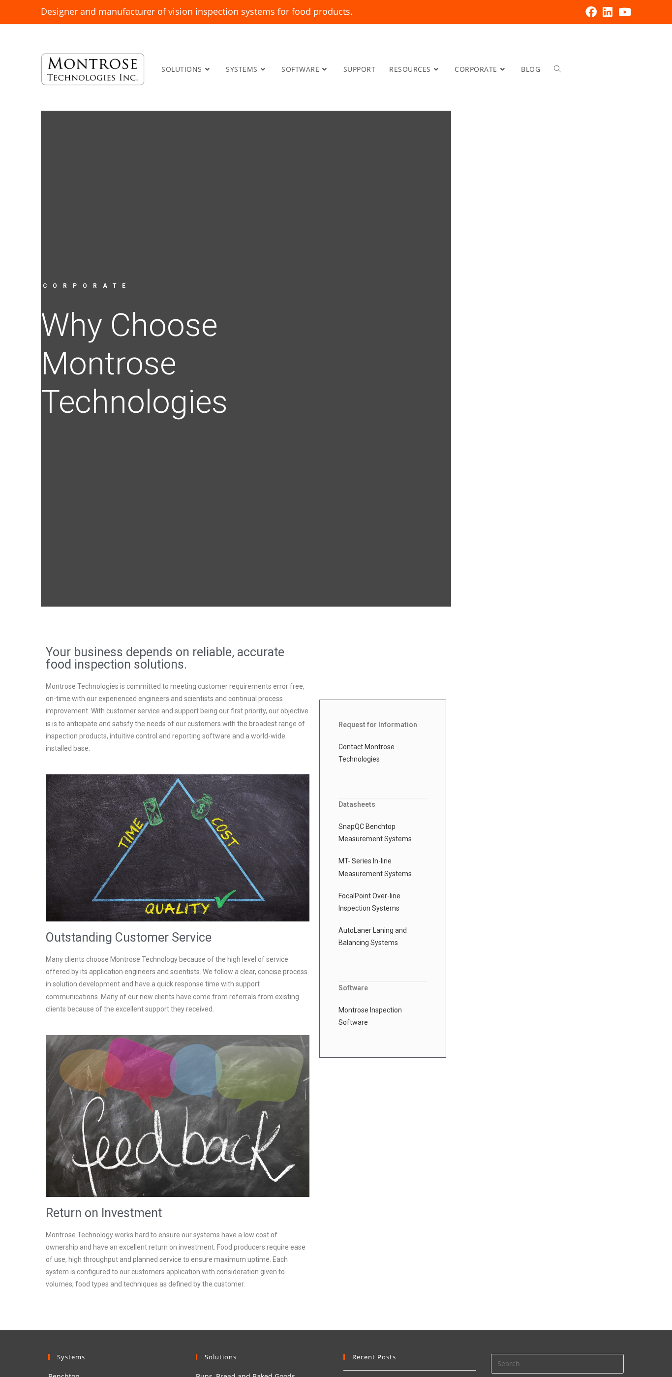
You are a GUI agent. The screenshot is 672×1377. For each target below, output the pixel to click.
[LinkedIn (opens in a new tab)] (607, 12)
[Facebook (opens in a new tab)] (591, 12)
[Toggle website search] (557, 69)
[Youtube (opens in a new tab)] (623, 12)
